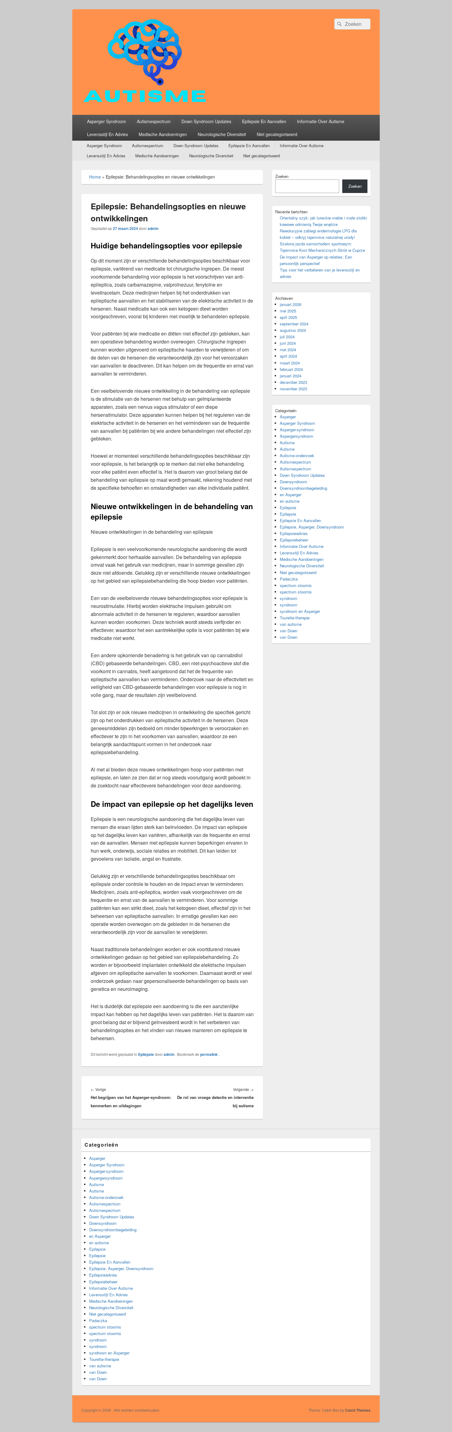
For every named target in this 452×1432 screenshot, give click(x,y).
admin (153, 228)
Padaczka (289, 579)
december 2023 (293, 382)
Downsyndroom (293, 482)
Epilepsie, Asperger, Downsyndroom (312, 527)
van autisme (291, 624)
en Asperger (290, 494)
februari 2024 (291, 369)
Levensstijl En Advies (107, 134)
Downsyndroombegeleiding (303, 488)
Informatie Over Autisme (320, 121)
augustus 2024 (293, 330)
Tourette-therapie (295, 618)
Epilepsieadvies (294, 533)
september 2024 (294, 324)
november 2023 (293, 389)
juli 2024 (287, 337)
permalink (209, 1054)
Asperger (288, 417)
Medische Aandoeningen (163, 134)
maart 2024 (290, 363)
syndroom (288, 598)
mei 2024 (288, 349)
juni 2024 (288, 343)
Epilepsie (146, 1054)
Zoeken (281, 176)
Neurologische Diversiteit (222, 134)
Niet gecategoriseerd (277, 134)
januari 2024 (290, 376)
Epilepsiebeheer (294, 540)
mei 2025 (288, 311)
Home (95, 177)
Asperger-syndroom (297, 429)
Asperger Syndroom (106, 121)
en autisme (289, 501)
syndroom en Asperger (300, 611)
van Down (288, 631)
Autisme (287, 442)
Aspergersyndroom (296, 436)
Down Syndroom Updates (206, 121)
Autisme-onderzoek (297, 455)
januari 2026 (290, 304)
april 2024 (288, 356)
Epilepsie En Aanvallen (264, 121)
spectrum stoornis (296, 585)
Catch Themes (358, 1410)
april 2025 (288, 317)
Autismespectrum (154, 121)
